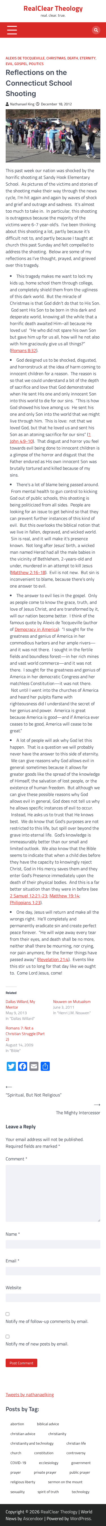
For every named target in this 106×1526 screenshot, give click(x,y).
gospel (20, 64)
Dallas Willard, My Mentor (20, 1004)
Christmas (56, 58)
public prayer (80, 1472)
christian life (76, 1443)
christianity (57, 1433)
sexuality (17, 1491)
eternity (88, 58)
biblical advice (48, 1424)
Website (13, 1287)
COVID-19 (18, 1462)
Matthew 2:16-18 (28, 572)
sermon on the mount (65, 1482)
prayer (15, 1472)
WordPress (80, 1518)
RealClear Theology (53, 8)
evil (9, 64)
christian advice (22, 1433)
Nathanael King (22, 104)
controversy (75, 1453)
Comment (16, 1158)
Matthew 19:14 (64, 895)
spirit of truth (48, 1491)
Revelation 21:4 (53, 959)
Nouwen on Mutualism (72, 1001)
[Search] (96, 30)
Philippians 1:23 (25, 902)
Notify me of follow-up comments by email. (47, 1321)
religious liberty (22, 1482)
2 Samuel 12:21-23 (28, 895)
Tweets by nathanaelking (30, 1394)
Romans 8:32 (23, 350)
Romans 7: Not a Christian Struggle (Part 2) (25, 1033)
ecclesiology (48, 1462)
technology (80, 1491)
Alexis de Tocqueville (25, 58)
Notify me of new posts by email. (37, 1343)
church (15, 1453)
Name (13, 1234)
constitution (43, 1453)
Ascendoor (33, 1518)
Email (13, 1260)
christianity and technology (31, 1443)
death (72, 58)
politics (36, 64)
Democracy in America (36, 629)
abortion (17, 1424)
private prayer (45, 1472)
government (81, 1462)
